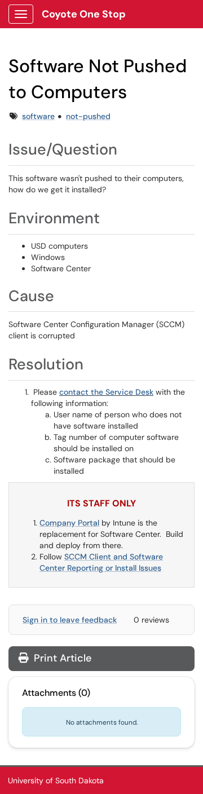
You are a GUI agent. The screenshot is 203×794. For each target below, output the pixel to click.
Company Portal (69, 523)
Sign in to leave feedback (70, 620)
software (38, 116)
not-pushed (88, 116)
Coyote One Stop (84, 14)
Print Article (61, 658)
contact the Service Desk (106, 392)
